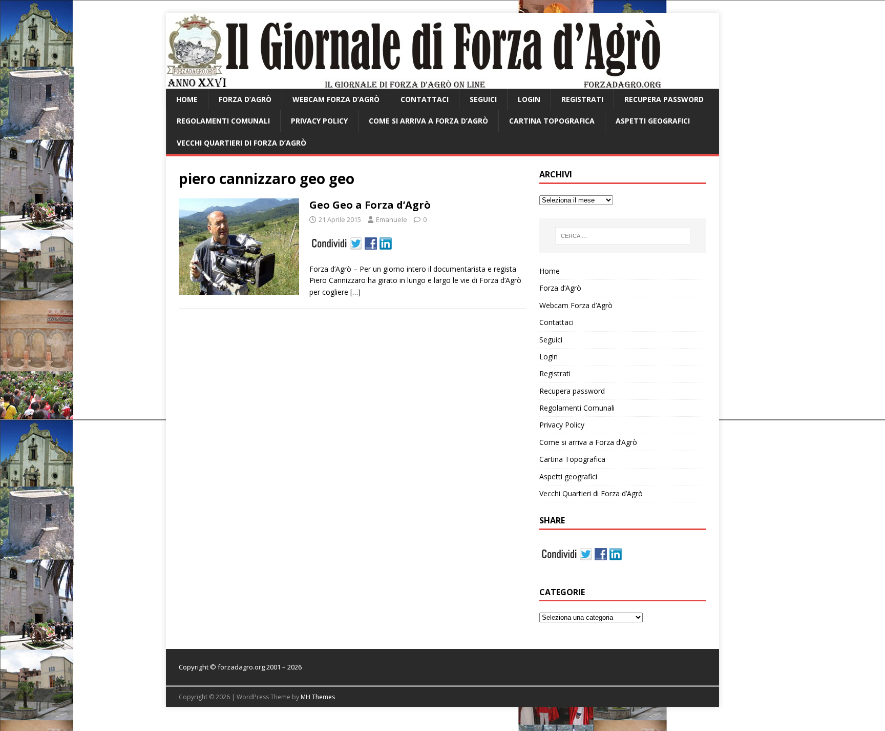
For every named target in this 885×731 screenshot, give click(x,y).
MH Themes (318, 697)
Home (187, 99)
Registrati (582, 99)
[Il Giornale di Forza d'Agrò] (413, 83)
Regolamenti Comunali (223, 121)
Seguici (483, 99)
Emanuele (391, 219)
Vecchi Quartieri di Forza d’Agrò (241, 143)
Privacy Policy (319, 121)
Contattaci (425, 99)
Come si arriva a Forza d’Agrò (428, 121)
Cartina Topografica (552, 121)
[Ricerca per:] (622, 236)
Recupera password (664, 99)
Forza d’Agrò (245, 99)
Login (529, 99)
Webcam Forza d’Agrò (336, 99)
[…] (355, 292)
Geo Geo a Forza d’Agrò (370, 205)
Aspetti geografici (653, 121)
